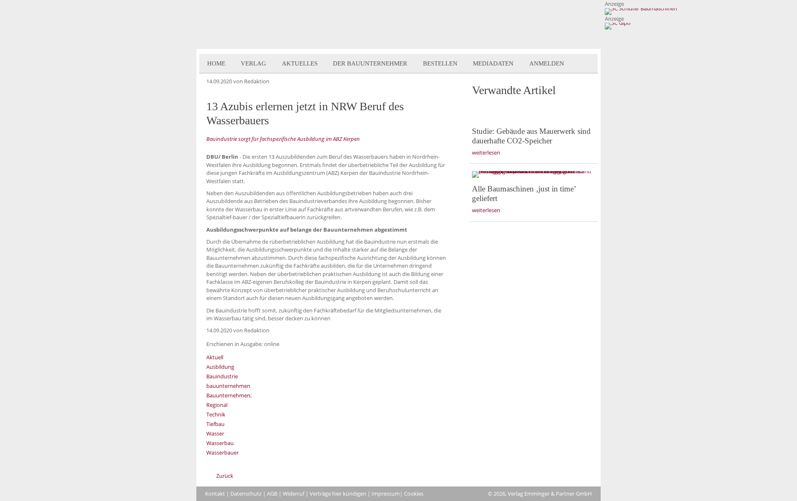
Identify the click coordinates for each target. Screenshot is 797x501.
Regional (216, 405)
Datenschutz (246, 493)
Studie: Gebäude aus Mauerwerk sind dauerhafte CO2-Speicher (531, 136)
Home (216, 63)
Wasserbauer (222, 452)
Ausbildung (220, 366)
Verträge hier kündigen (338, 493)
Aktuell (214, 357)
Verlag (253, 63)
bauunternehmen (228, 386)
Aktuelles (300, 63)
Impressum (386, 493)
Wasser (215, 433)
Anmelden (546, 63)
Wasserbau (220, 443)
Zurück (224, 475)
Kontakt (215, 493)
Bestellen (440, 63)
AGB (272, 493)
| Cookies (411, 493)
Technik (215, 414)
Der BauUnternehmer (370, 63)
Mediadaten (493, 63)
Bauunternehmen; (229, 395)
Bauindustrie (222, 376)
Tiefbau (215, 424)
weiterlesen (486, 152)
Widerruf (293, 493)
